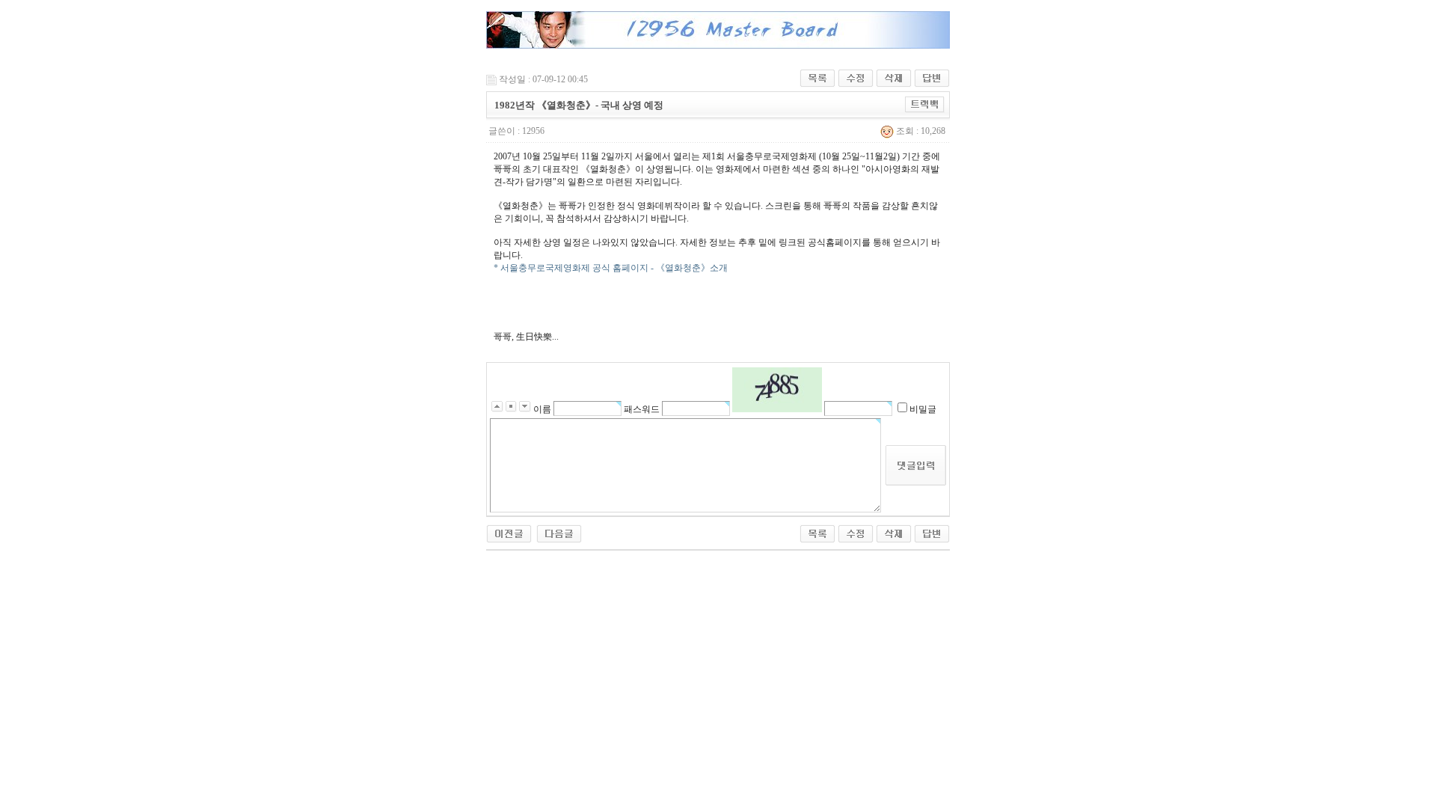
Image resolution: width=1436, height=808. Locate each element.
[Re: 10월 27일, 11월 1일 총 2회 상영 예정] (559, 532)
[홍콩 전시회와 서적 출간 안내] (509, 532)
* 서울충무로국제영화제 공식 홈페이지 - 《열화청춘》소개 (611, 268)
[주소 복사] (925, 104)
